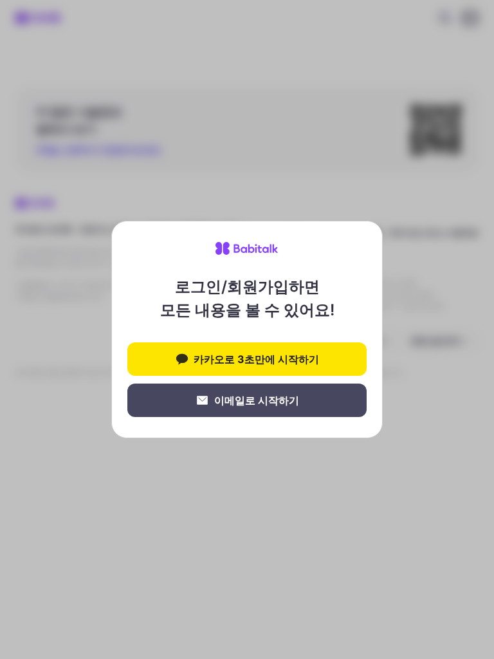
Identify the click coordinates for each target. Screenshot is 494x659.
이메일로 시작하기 (256, 400)
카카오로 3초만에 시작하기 (256, 359)
